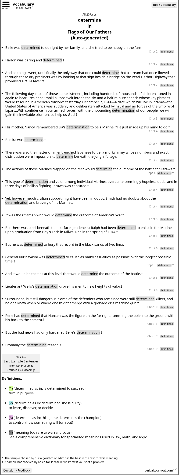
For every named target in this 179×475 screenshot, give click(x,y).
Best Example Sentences (20, 363)
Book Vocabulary (164, 5)
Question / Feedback (16, 470)
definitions (166, 51)
